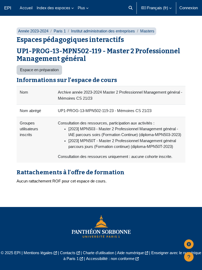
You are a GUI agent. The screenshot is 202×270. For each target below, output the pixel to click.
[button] (130, 8)
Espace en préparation (39, 70)
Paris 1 (60, 31)
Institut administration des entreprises (103, 31)
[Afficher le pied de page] (189, 257)
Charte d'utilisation (98, 253)
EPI (7, 8)
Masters (147, 31)
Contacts (67, 253)
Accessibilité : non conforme (110, 259)
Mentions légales (38, 253)
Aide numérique (130, 253)
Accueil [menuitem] (26, 7)
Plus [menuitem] (81, 7)
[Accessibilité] (189, 244)
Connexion (188, 8)
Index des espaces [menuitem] (53, 7)
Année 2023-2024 (33, 31)
